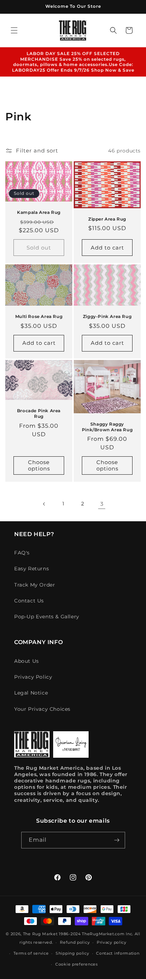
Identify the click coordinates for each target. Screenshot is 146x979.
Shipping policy (72, 953)
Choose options (39, 465)
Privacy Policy (33, 677)
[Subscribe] (117, 840)
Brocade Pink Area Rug (39, 413)
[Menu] (14, 30)
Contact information (117, 953)
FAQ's (22, 552)
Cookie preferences (76, 964)
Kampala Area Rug (39, 212)
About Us (26, 661)
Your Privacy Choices (42, 709)
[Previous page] (44, 504)
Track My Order (34, 585)
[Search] (113, 30)
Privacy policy (112, 942)
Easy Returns (31, 568)
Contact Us (29, 600)
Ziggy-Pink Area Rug (107, 316)
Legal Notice (31, 693)
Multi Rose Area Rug (38, 316)
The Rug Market (40, 933)
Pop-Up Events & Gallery (46, 616)
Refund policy (75, 942)
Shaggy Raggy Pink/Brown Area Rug (107, 426)
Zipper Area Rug (107, 219)
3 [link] (101, 503)
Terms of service (31, 953)
